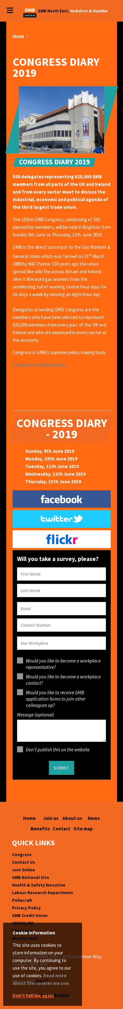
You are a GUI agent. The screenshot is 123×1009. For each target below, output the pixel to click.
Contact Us (23, 862)
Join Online (23, 870)
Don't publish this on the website (58, 750)
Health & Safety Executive (38, 885)
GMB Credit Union (30, 915)
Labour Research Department (42, 892)
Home (18, 36)
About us (72, 818)
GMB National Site (30, 877)
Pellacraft (22, 900)
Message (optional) (35, 715)
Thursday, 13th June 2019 (53, 481)
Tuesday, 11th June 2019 (52, 466)
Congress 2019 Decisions (39, 365)
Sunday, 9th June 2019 (49, 451)
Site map (83, 829)
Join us (50, 818)
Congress (22, 854)
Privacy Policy (26, 908)
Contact (61, 829)
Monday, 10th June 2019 (51, 459)
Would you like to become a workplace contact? (63, 680)
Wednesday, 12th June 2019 (55, 474)
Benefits (40, 829)
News (94, 818)
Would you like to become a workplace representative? (63, 664)
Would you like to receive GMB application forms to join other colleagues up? (55, 698)
